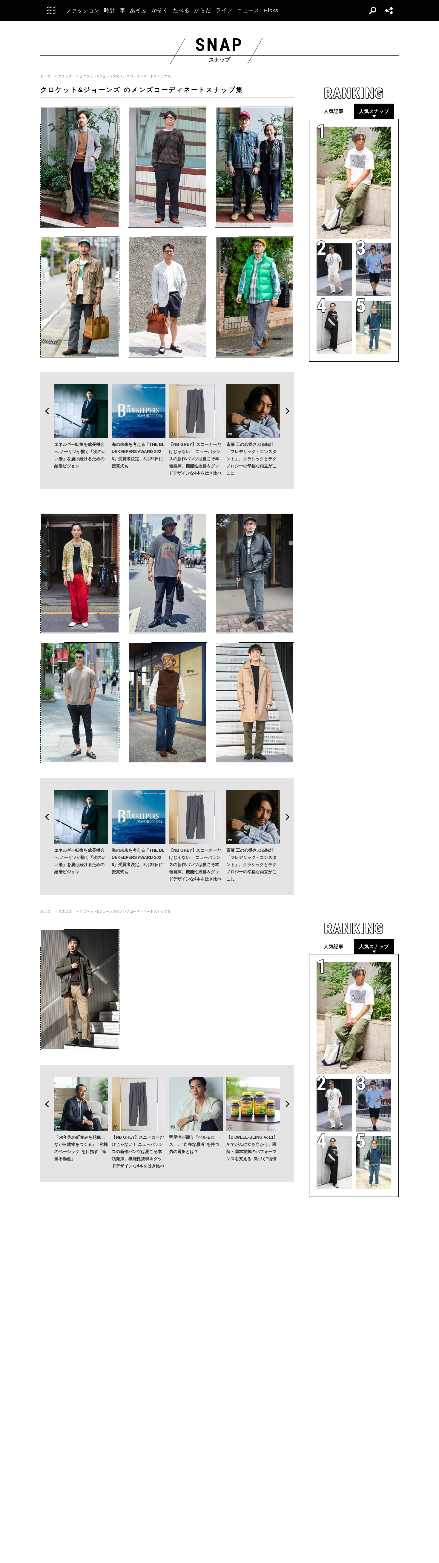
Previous (45, 411)
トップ (45, 76)
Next (289, 411)
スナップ (65, 76)
